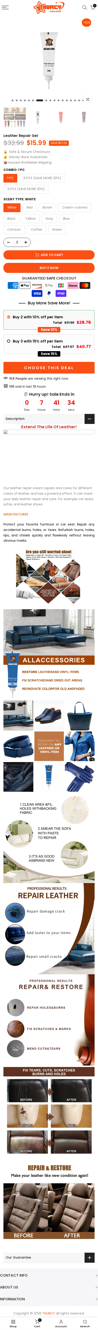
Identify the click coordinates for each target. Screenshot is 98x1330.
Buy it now (49, 268)
